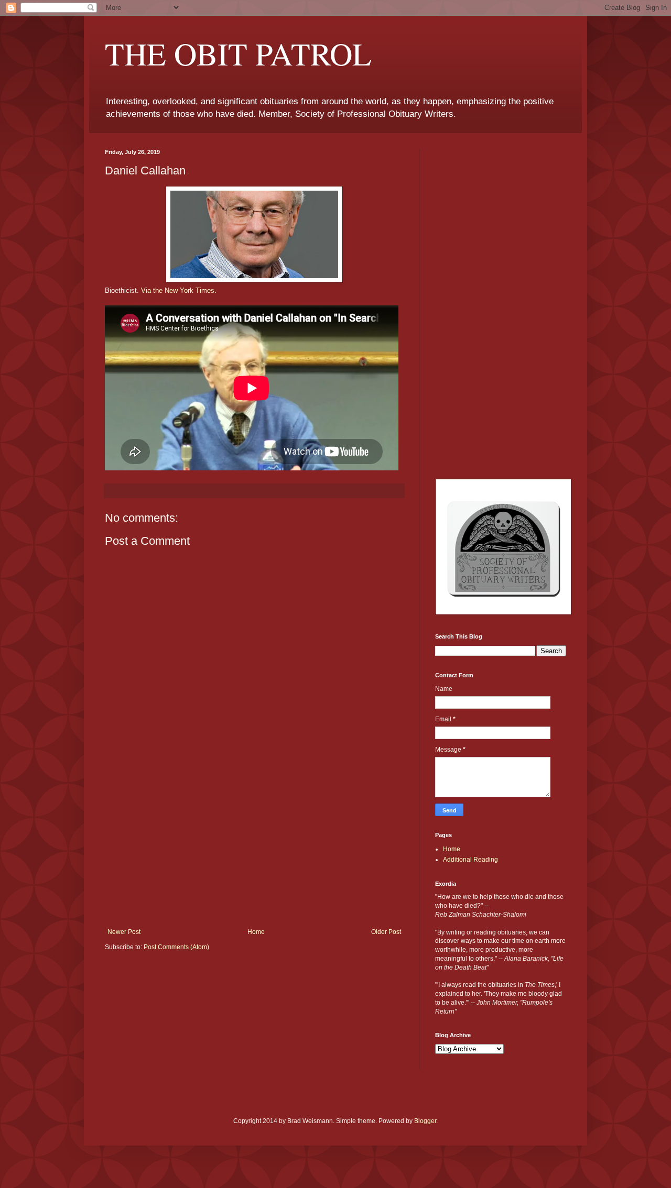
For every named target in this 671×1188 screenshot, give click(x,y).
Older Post (386, 932)
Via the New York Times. (179, 290)
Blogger (425, 1121)
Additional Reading (470, 859)
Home (256, 932)
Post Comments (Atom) (176, 947)
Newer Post (123, 932)
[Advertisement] (254, 849)
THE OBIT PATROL (238, 53)
